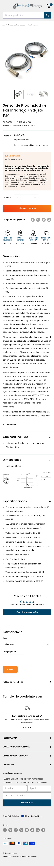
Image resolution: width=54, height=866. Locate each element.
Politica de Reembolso (13, 682)
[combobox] (23, 15)
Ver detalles (20, 243)
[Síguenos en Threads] (43, 830)
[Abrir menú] (4, 6)
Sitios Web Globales (11, 816)
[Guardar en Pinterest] (38, 220)
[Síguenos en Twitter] (10, 830)
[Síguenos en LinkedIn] (38, 830)
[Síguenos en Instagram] (16, 830)
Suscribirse (27, 802)
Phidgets (8, 122)
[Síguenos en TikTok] (32, 830)
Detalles (7, 243)
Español (35, 816)
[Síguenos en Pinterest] (21, 830)
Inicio (3, 25)
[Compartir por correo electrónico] (49, 220)
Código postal (9, 651)
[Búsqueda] (47, 15)
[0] (49, 6)
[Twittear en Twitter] (44, 220)
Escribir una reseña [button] (27, 612)
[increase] (35, 198)
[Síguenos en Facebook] (5, 830)
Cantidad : (7, 197)
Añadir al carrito (27, 208)
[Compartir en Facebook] (33, 220)
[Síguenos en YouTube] (27, 830)
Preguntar (33, 243)
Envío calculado (21, 145)
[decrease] (17, 198)
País (5, 638)
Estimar (10, 669)
